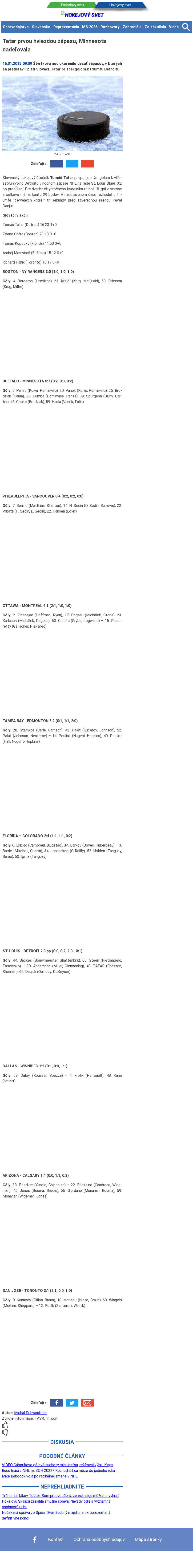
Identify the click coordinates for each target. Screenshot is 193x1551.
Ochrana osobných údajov (99, 1539)
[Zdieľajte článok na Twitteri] (72, 164)
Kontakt (56, 1539)
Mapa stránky (148, 1539)
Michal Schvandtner (30, 1413)
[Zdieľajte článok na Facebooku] (56, 164)
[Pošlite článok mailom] (87, 164)
